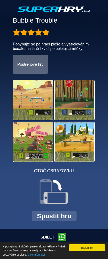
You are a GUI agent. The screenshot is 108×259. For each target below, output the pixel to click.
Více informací (36, 254)
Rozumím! (87, 248)
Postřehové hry (30, 64)
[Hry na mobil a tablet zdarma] (54, 13)
